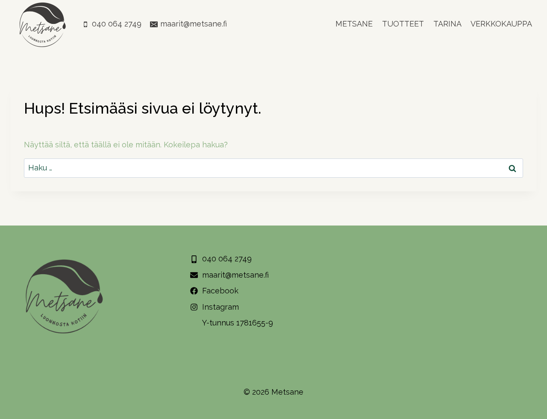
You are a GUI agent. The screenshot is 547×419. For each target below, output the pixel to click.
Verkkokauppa (501, 23)
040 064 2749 (227, 258)
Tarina (447, 23)
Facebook (220, 290)
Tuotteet (403, 23)
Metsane (354, 23)
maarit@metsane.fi (235, 274)
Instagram (220, 306)
